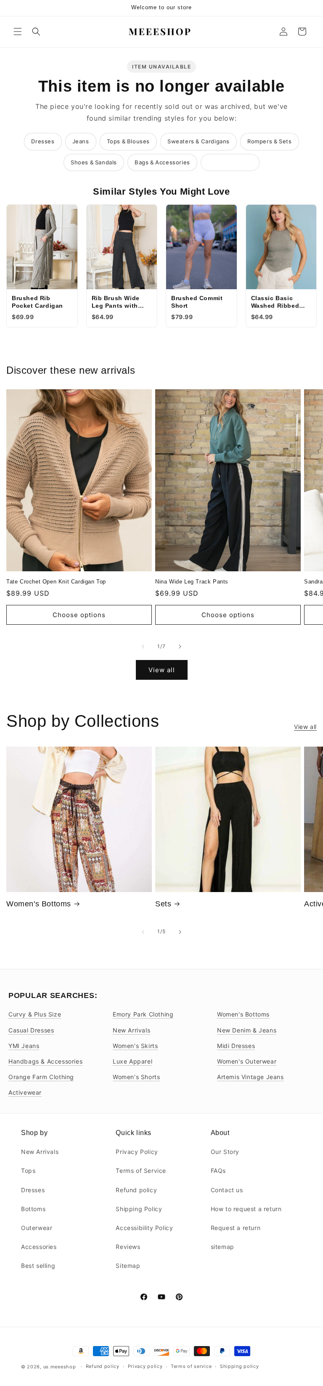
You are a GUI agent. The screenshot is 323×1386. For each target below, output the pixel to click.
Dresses (42, 141)
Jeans (80, 141)
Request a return (236, 1227)
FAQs (218, 1170)
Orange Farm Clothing (41, 1076)
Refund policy (136, 1189)
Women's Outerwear (246, 1061)
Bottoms (33, 1208)
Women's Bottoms (38, 904)
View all (161, 670)
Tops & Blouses (128, 141)
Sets (163, 904)
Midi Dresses (236, 1045)
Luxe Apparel (132, 1061)
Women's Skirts (135, 1045)
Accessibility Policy (144, 1227)
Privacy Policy (137, 1151)
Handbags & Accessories (45, 1061)
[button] (17, 31)
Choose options (79, 615)
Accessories (39, 1246)
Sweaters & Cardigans (198, 141)
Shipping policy (239, 1366)
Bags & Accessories (162, 162)
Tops (28, 1170)
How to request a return (246, 1208)
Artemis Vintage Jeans (250, 1076)
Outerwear (36, 1227)
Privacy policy (145, 1366)
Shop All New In (230, 162)
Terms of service (191, 1366)
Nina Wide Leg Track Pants (191, 581)
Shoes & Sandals (94, 162)
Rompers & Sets (269, 141)
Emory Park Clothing (143, 1014)
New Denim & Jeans (246, 1030)
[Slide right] (180, 646)
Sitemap (128, 1265)
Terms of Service (141, 1170)
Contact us (227, 1189)
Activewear (25, 1092)
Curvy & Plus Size (34, 1014)
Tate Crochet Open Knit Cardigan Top (56, 581)
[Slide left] (143, 646)
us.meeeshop (59, 1367)
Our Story (225, 1151)
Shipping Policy (139, 1208)
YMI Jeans (23, 1045)
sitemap (222, 1246)
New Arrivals (131, 1030)
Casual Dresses (31, 1030)
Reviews (128, 1246)
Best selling (38, 1265)
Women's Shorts (136, 1076)
